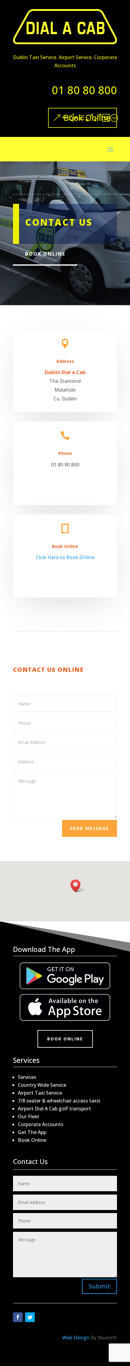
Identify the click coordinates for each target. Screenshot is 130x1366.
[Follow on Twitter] (30, 1317)
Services (27, 1077)
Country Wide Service (42, 1085)
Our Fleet (28, 1116)
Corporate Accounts (40, 1124)
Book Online (87, 117)
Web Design (75, 1337)
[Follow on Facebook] (18, 1317)
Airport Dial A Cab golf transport (54, 1108)
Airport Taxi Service (40, 1092)
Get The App (32, 1132)
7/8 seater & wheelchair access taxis (59, 1100)
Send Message (89, 828)
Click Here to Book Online (65, 557)
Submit (99, 1286)
